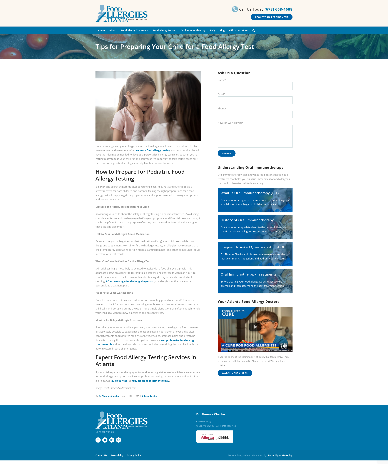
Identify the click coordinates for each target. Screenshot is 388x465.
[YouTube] (104, 440)
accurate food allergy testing (152, 150)
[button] (253, 30)
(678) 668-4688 (279, 9)
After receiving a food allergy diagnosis (129, 281)
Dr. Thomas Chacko (109, 396)
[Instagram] (111, 440)
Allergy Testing (149, 396)
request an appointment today (150, 380)
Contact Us (101, 455)
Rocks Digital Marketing (280, 455)
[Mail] (118, 440)
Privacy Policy (134, 455)
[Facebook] (98, 440)
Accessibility (117, 455)
